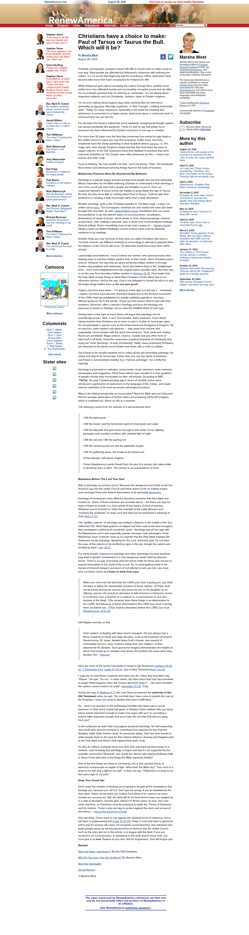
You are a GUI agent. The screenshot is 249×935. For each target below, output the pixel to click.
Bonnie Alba (54, 338)
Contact (138, 25)
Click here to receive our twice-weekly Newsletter (176, 2)
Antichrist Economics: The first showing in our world (58, 223)
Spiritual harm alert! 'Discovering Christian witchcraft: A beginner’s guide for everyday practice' (197, 269)
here (96, 207)
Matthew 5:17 (108, 692)
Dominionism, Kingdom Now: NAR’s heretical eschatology (195, 185)
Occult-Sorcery (86, 869)
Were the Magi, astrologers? (94, 851)
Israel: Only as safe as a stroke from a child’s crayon (58, 126)
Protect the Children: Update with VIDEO (57, 69)
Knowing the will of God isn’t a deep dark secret (196, 212)
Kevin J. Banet (54, 343)
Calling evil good (55, 162)
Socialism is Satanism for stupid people (58, 173)
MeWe (187, 113)
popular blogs (186, 85)
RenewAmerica (187, 90)
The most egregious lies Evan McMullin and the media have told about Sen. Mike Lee (59, 55)
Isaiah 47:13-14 (113, 669)
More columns (54, 256)
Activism (109, 25)
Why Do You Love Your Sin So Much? (100, 857)
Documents (92, 25)
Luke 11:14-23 (121, 821)
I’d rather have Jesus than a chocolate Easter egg (194, 222)
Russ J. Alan (54, 335)
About (124, 25)
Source (105, 654)
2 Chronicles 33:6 (93, 669)
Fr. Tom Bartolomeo (54, 349)
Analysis (63, 25)
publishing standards (137, 908)
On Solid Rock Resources (194, 68)
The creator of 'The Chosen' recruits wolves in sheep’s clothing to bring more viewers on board (195, 255)
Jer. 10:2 (105, 547)
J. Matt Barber (54, 346)
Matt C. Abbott (54, 329)
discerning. (155, 492)
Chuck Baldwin (54, 340)
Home (49, 25)
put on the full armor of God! (110, 811)
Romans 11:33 (141, 273)
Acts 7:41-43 (157, 669)
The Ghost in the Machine (55, 150)
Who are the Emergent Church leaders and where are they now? (197, 282)
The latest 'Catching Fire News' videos (59, 139)
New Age (99, 106)
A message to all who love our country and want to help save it (57, 40)
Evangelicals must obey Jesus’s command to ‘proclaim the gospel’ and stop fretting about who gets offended (197, 198)
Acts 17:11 (91, 516)
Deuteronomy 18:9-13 (96, 611)
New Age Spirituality (89, 863)
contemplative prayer (126, 210)
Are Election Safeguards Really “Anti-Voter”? (59, 210)
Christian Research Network (194, 65)
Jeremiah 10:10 (131, 686)
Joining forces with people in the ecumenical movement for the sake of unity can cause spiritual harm (197, 155)
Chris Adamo (54, 332)
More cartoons (54, 313)
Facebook (209, 110)
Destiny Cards (162, 225)
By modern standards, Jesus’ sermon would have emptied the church (58, 110)
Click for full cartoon (54, 307)
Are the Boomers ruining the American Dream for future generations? (59, 197)
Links (76, 25)
